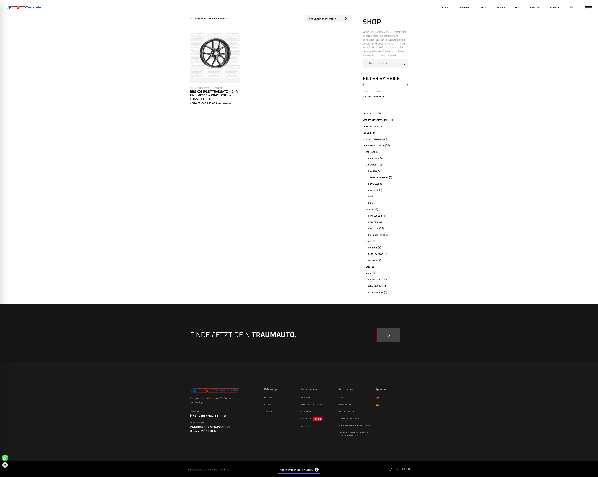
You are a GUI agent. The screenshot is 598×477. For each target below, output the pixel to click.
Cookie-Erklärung (349, 419)
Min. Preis (368, 97)
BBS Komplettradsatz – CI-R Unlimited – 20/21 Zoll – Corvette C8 (214, 95)
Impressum (344, 405)
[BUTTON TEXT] (388, 335)
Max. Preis (379, 97)
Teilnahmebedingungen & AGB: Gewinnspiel (353, 434)
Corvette (203, 88)
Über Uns (306, 398)
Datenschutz (346, 412)
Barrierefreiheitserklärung (354, 426)
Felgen (219, 88)
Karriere (311, 419)
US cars (268, 398)
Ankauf (268, 412)
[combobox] (327, 18)
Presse (305, 427)
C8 (191, 88)
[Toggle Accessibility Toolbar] (5, 465)
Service (268, 405)
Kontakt (306, 412)
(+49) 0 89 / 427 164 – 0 (208, 415)
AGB (340, 398)
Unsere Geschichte (312, 405)
